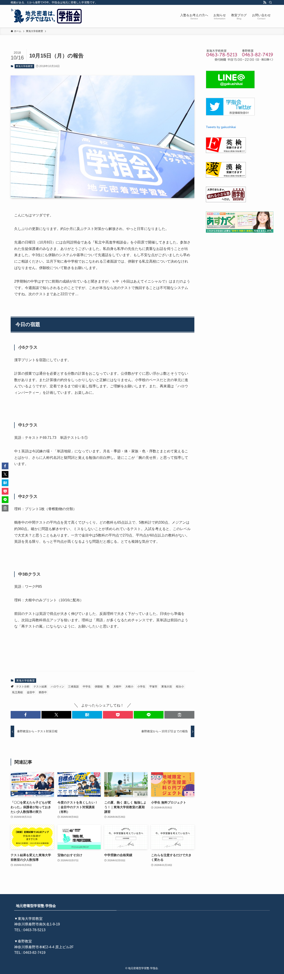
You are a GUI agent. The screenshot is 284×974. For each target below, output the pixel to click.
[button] (26, 715)
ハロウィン (57, 686)
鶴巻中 (43, 692)
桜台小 (180, 686)
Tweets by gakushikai (221, 127)
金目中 (31, 692)
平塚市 (153, 686)
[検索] (270, 2)
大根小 (129, 686)
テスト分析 (23, 686)
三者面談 (73, 686)
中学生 (87, 686)
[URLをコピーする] (179, 715)
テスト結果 (40, 686)
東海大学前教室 (24, 66)
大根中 (117, 686)
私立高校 (17, 692)
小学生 (141, 686)
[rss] (265, 2)
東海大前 (166, 686)
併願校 (99, 686)
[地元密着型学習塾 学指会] (47, 16)
